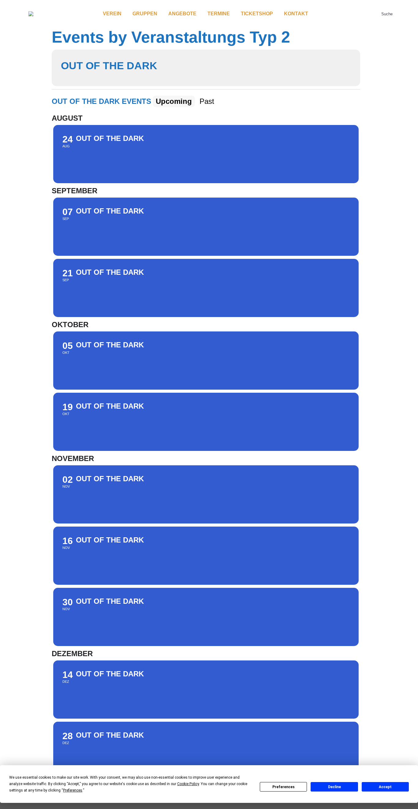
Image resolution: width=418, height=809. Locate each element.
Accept (385, 787)
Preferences (283, 787)
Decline (334, 787)
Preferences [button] (72, 790)
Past (207, 101)
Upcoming (174, 101)
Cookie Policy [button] (188, 784)
